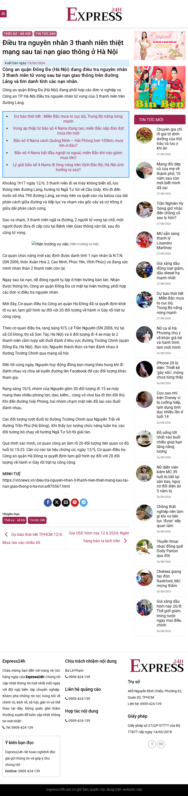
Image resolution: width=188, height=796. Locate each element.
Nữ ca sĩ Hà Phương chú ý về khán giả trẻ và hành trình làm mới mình (169, 338)
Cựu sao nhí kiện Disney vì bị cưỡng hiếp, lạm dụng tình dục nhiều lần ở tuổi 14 (170, 405)
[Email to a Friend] (66, 502)
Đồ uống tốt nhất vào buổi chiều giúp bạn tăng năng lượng (169, 442)
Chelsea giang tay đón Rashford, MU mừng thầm (169, 578)
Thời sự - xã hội (17, 33)
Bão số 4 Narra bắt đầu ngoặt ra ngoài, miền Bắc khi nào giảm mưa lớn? (68, 155)
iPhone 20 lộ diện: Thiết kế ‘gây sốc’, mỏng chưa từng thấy (170, 370)
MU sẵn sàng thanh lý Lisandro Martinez (168, 240)
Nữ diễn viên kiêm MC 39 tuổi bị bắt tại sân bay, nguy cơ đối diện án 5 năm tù (169, 479)
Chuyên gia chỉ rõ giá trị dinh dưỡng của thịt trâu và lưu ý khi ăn (169, 139)
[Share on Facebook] (48, 502)
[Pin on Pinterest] (75, 502)
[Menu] (3, 14)
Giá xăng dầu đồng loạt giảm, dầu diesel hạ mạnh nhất (170, 270)
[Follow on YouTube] (161, 744)
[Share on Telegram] (84, 502)
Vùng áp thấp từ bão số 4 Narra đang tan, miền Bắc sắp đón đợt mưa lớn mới (68, 131)
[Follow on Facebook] (152, 744)
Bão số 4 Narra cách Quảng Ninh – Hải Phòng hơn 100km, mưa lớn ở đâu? (68, 143)
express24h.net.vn (61, 789)
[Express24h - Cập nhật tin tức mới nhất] (94, 14)
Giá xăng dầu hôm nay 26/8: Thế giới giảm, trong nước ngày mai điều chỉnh (169, 613)
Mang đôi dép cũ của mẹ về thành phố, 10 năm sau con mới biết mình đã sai (169, 176)
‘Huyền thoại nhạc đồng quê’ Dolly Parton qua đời (170, 548)
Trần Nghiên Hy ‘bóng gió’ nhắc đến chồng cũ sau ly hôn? (170, 210)
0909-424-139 (151, 704)
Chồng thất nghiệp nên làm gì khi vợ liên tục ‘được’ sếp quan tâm (170, 516)
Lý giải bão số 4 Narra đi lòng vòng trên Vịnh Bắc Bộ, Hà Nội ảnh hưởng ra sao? (68, 167)
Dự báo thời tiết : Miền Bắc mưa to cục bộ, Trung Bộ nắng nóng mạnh (68, 119)
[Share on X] (57, 502)
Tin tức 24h (45, 33)
